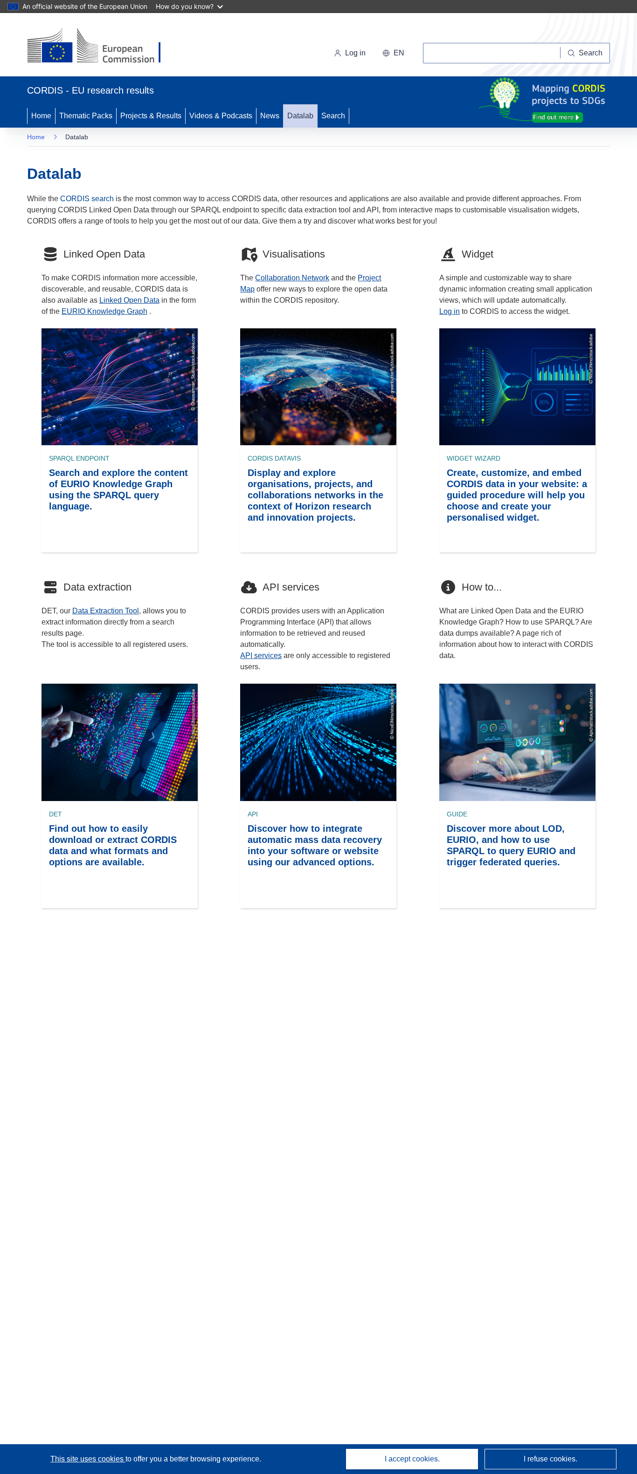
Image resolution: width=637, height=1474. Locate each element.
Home (41, 116)
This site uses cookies (87, 1459)
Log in (355, 53)
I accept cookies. (412, 1459)
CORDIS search (87, 199)
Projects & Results (150, 116)
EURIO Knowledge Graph (104, 311)
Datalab (300, 116)
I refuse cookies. (550, 1459)
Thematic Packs (85, 116)
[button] (393, 53)
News (269, 116)
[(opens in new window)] (102, 46)
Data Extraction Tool (105, 611)
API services (261, 655)
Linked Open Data (129, 300)
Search (333, 116)
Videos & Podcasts (220, 116)
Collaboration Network (292, 278)
